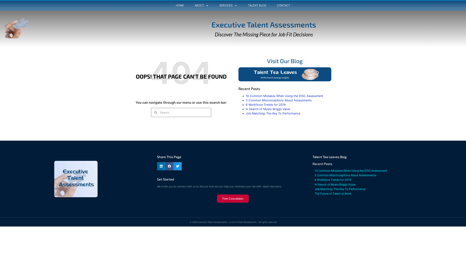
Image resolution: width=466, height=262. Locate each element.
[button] (161, 166)
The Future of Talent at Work (333, 193)
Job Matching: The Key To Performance (273, 113)
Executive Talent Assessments (264, 24)
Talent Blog (257, 5)
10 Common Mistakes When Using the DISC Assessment (284, 96)
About (199, 5)
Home (180, 5)
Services (226, 5)
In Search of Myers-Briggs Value (268, 109)
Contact (283, 5)
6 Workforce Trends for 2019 (266, 104)
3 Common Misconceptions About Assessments (279, 100)
